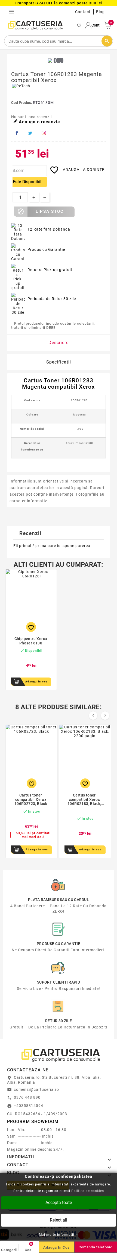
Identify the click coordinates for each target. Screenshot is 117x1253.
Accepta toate (58, 1202)
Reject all (58, 1219)
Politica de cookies (87, 1191)
